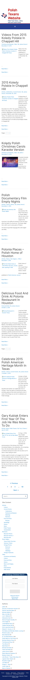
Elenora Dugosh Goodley (8, 619)
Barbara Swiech (6, 655)
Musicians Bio (7, 537)
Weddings (7, 550)
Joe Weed (4, 662)
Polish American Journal (14, 275)
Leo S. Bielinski (6, 616)
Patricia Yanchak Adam (8, 610)
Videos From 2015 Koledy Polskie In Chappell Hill (14, 38)
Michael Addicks (6, 612)
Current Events (17, 92)
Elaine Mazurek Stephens (8, 653)
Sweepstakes (7, 529)
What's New (15, 598)
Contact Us (9, 674)
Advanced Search (14, 595)
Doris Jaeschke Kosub (8, 627)
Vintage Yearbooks (8, 552)
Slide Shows (7, 569)
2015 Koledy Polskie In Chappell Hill (15, 86)
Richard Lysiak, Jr (6, 632)
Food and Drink (5, 306)
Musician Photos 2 (8, 535)
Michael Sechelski (6, 647)
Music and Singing (8, 564)
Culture (8, 204)
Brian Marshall (6, 634)
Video (15, 44)
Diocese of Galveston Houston (10, 608)
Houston (7, 549)
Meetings (7, 515)
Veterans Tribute (8, 543)
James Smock (5, 651)
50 (22, 487)
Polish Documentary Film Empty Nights (14, 198)
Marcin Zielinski (6, 668)
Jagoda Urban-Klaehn (7, 659)
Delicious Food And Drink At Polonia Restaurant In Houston (15, 298)
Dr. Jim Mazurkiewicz (7, 636)
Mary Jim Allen (6, 614)
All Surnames (15, 597)
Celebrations (9, 92)
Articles (3, 92)
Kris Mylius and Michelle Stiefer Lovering (12, 631)
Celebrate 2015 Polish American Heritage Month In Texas (14, 364)
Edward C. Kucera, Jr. (7, 629)
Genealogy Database (18, 674)
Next (16, 490)
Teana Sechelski (6, 649)
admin (3, 606)
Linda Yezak (5, 666)
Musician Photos (8, 533)
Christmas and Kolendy (7, 44)
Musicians (4, 531)
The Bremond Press (7, 642)
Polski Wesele (7, 567)
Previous (14, 483)
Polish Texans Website (14, 14)
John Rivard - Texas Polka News (10, 657)
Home (2, 672)
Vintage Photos (8, 545)
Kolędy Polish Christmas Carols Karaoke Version (13, 146)
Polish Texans (13, 428)
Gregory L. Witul (6, 664)
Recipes (7, 520)
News (7, 428)
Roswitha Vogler (6, 660)
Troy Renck (5, 644)
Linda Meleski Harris (7, 623)
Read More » (5, 68)
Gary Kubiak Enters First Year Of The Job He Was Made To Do (15, 420)
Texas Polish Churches (10, 541)
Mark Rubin (5, 645)
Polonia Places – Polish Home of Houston (13, 253)
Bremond (7, 547)
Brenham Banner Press (8, 640)
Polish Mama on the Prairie (9, 638)
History (12, 204)
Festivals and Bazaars (11, 513)
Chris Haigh (5, 621)
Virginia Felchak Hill (7, 625)
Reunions (7, 516)
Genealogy (6, 522)
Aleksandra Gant (6, 618)
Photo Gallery (5, 539)
